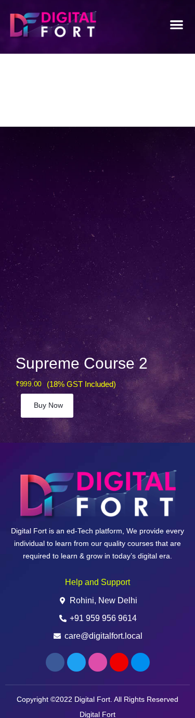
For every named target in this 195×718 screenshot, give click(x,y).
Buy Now (48, 405)
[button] (177, 24)
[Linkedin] (140, 662)
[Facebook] (55, 662)
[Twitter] (76, 662)
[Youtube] (119, 662)
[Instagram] (97, 662)
